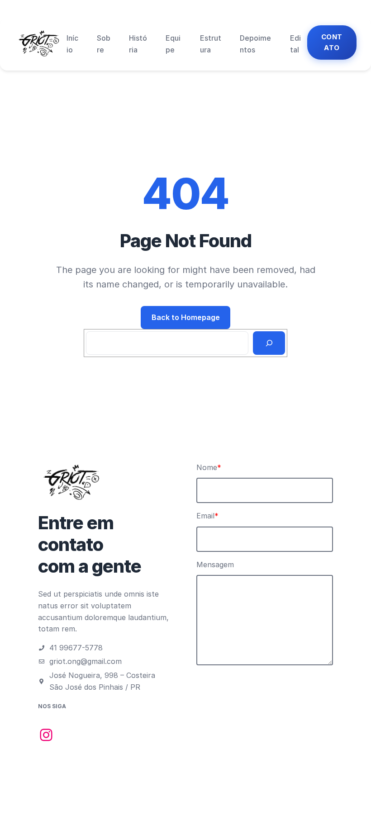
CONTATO (331, 42)
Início (72, 43)
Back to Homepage (186, 317)
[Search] (269, 343)
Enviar (216, 682)
